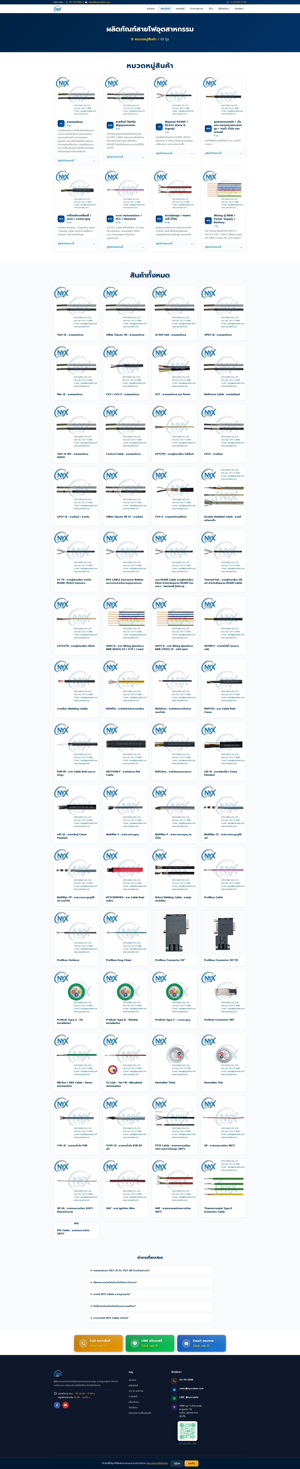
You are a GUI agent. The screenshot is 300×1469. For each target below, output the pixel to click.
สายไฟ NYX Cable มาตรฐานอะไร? (111, 1294)
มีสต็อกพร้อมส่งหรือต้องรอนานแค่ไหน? (114, 1306)
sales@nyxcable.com (99, 2)
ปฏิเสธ (177, 1463)
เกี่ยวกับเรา (223, 8)
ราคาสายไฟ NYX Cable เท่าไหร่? (110, 1318)
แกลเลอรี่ (180, 8)
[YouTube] (65, 1405)
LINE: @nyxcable (188, 1397)
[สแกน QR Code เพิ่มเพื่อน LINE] (187, 1431)
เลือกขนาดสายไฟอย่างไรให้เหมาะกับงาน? (115, 1282)
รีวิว (211, 8)
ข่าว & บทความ (136, 1391)
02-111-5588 (75, 2)
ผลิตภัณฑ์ (165, 8)
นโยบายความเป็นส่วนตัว (140, 1413)
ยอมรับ (191, 1463)
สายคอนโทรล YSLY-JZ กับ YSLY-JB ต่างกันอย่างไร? (121, 1270)
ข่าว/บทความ (196, 8)
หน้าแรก (151, 8)
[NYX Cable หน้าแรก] (57, 9)
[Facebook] (57, 1405)
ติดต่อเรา (239, 8)
